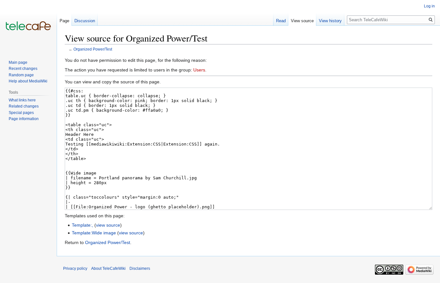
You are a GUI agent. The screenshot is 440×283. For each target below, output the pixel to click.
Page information (24, 119)
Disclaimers (139, 268)
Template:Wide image (94, 232)
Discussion (84, 20)
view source (108, 225)
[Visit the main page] (28, 26)
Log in (429, 6)
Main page (18, 62)
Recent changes (23, 68)
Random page (21, 75)
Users (199, 69)
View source (302, 20)
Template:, (82, 225)
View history (330, 20)
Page (64, 20)
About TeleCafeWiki (108, 268)
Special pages (21, 112)
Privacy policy (75, 268)
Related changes (24, 106)
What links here (22, 100)
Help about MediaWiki (28, 81)
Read (281, 20)
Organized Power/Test (92, 49)
